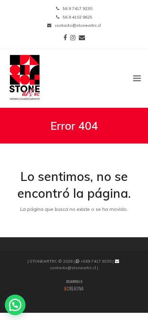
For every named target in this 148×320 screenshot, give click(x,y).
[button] (137, 78)
